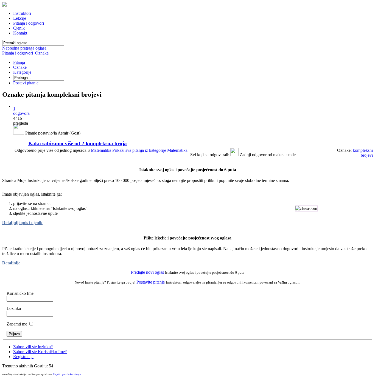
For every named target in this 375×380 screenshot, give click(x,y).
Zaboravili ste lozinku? (33, 346)
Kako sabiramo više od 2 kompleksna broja (77, 143)
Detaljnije (11, 263)
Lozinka (14, 308)
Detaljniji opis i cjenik (22, 222)
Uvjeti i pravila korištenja (67, 374)
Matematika (139, 150)
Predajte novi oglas (148, 272)
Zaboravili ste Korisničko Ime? (40, 351)
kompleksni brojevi (363, 153)
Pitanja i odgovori (17, 53)
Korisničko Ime (20, 293)
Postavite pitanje (151, 282)
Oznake (42, 53)
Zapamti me (17, 324)
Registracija (23, 356)
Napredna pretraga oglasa (24, 48)
